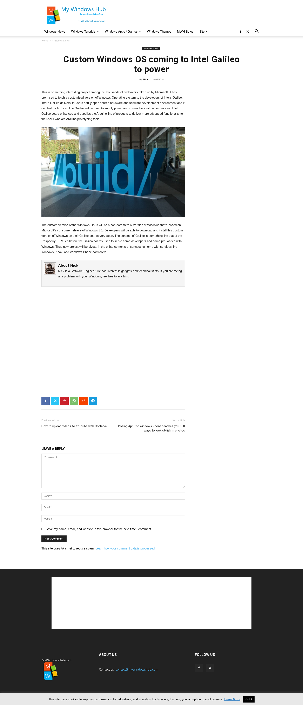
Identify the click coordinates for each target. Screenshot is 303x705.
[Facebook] (240, 31)
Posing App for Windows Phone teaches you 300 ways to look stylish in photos (151, 428)
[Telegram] (93, 401)
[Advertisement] (187, 15)
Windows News (54, 31)
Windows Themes (159, 31)
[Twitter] (247, 31)
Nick (145, 79)
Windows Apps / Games (121, 31)
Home (44, 40)
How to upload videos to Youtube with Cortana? (74, 426)
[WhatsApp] (74, 401)
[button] (257, 31)
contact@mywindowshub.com (136, 669)
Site (201, 31)
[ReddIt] (83, 401)
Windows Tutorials (83, 31)
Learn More (232, 699)
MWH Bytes (185, 31)
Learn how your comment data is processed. (125, 548)
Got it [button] (248, 699)
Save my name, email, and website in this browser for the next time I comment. (99, 529)
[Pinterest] (64, 401)
